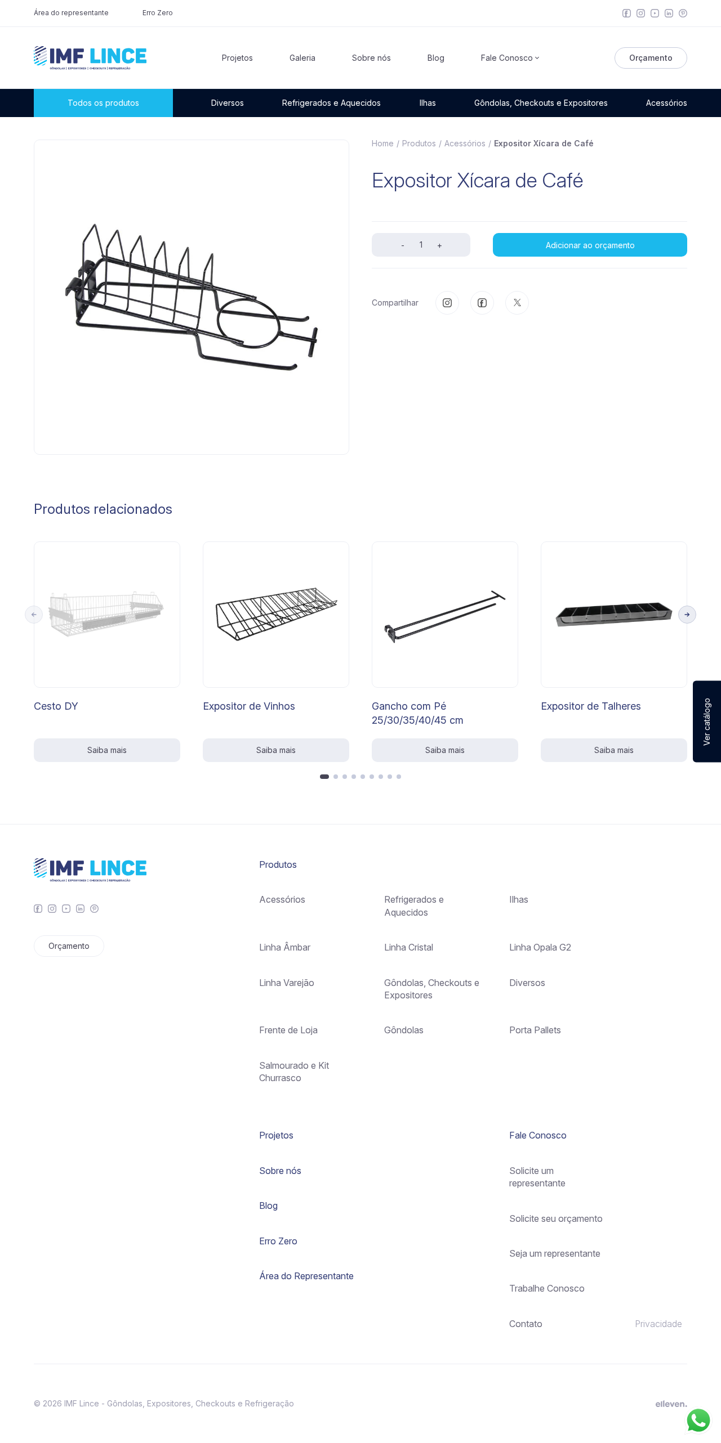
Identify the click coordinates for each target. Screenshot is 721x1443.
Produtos (419, 143)
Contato (525, 1323)
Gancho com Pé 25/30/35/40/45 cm (418, 713)
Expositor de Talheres (591, 706)
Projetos (237, 57)
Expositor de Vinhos (249, 706)
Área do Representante (306, 1275)
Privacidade (658, 1323)
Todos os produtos (103, 102)
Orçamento (651, 57)
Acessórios (666, 102)
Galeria (302, 57)
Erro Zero (158, 12)
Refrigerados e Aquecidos (331, 102)
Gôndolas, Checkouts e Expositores (541, 102)
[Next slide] (687, 615)
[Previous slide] (34, 615)
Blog (436, 57)
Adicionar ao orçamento (590, 244)
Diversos (227, 102)
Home (383, 143)
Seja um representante (554, 1253)
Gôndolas (404, 1030)
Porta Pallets (535, 1030)
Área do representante (71, 12)
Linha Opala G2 (540, 947)
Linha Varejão (286, 982)
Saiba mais (107, 750)
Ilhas (428, 102)
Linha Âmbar (284, 947)
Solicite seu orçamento (556, 1218)
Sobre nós (371, 57)
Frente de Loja (288, 1030)
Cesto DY (56, 706)
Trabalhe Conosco (547, 1288)
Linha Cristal (408, 947)
